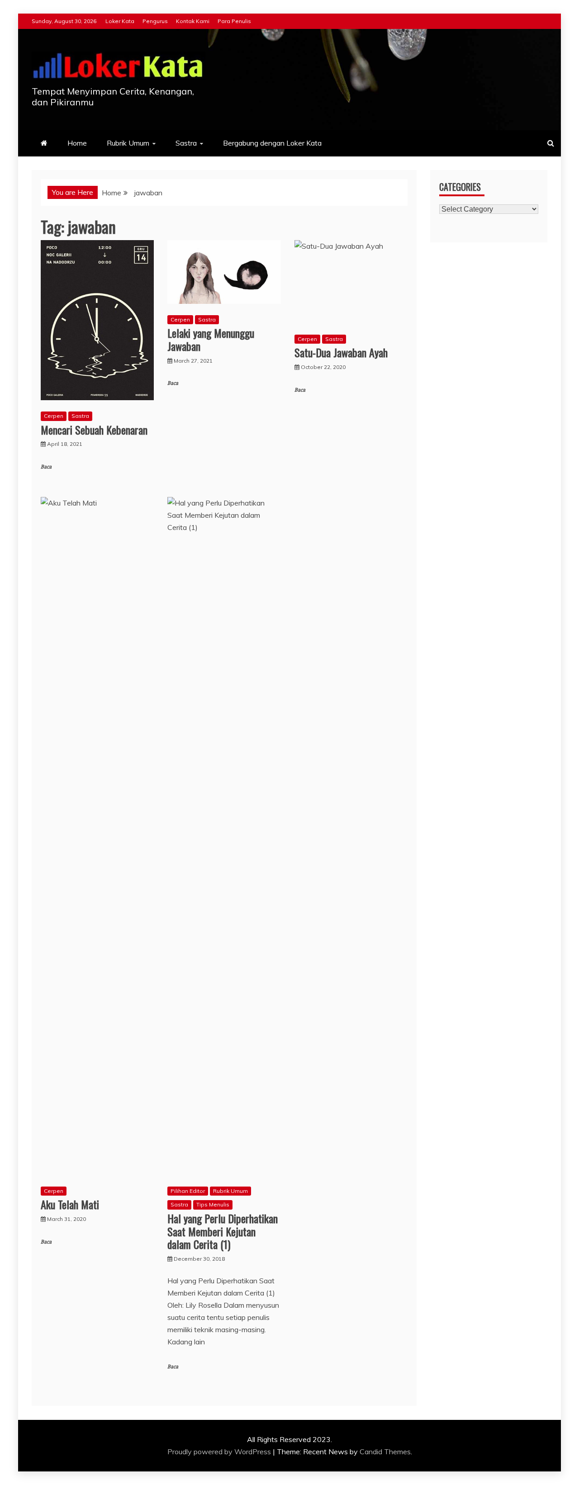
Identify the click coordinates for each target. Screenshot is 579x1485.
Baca (46, 466)
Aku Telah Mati (70, 1204)
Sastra (186, 142)
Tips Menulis (212, 1204)
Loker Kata (119, 21)
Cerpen (53, 415)
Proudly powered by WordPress (220, 1451)
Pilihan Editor (188, 1190)
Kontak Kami (192, 21)
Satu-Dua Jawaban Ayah (341, 352)
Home (77, 142)
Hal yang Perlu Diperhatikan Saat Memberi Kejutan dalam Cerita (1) (222, 1231)
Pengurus (155, 21)
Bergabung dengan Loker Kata (272, 142)
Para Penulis (234, 21)
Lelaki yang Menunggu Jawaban (210, 339)
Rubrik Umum (128, 142)
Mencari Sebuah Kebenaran (94, 429)
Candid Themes (385, 1451)
